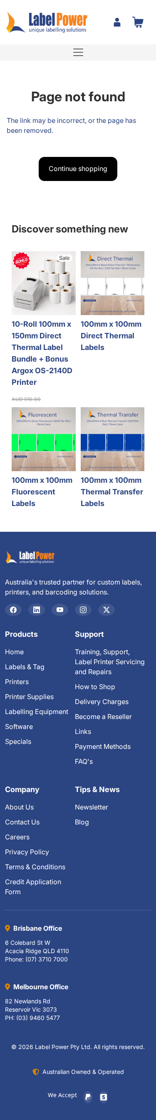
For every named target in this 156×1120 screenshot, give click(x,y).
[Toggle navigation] (78, 52)
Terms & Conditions (35, 867)
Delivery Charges (102, 701)
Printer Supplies (29, 696)
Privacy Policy (27, 852)
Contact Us (22, 822)
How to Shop (95, 686)
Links (83, 731)
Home (14, 652)
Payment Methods (103, 746)
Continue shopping (78, 168)
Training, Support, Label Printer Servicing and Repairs (110, 662)
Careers (17, 837)
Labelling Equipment (36, 711)
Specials (18, 741)
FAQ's (84, 761)
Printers (17, 681)
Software (19, 726)
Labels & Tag (25, 667)
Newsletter (91, 807)
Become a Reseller (103, 716)
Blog (82, 822)
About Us (19, 807)
